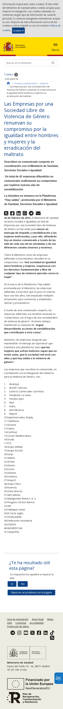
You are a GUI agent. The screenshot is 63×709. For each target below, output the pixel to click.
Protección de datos (18, 626)
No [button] (23, 583)
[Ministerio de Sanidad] (15, 46)
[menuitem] (18, 619)
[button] (55, 45)
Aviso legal (38, 619)
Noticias (44, 83)
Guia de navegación (17, 619)
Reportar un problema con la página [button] (31, 592)
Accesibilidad (37, 622)
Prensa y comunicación (26, 83)
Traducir (9, 74)
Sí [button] (12, 583)
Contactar (20, 622)
